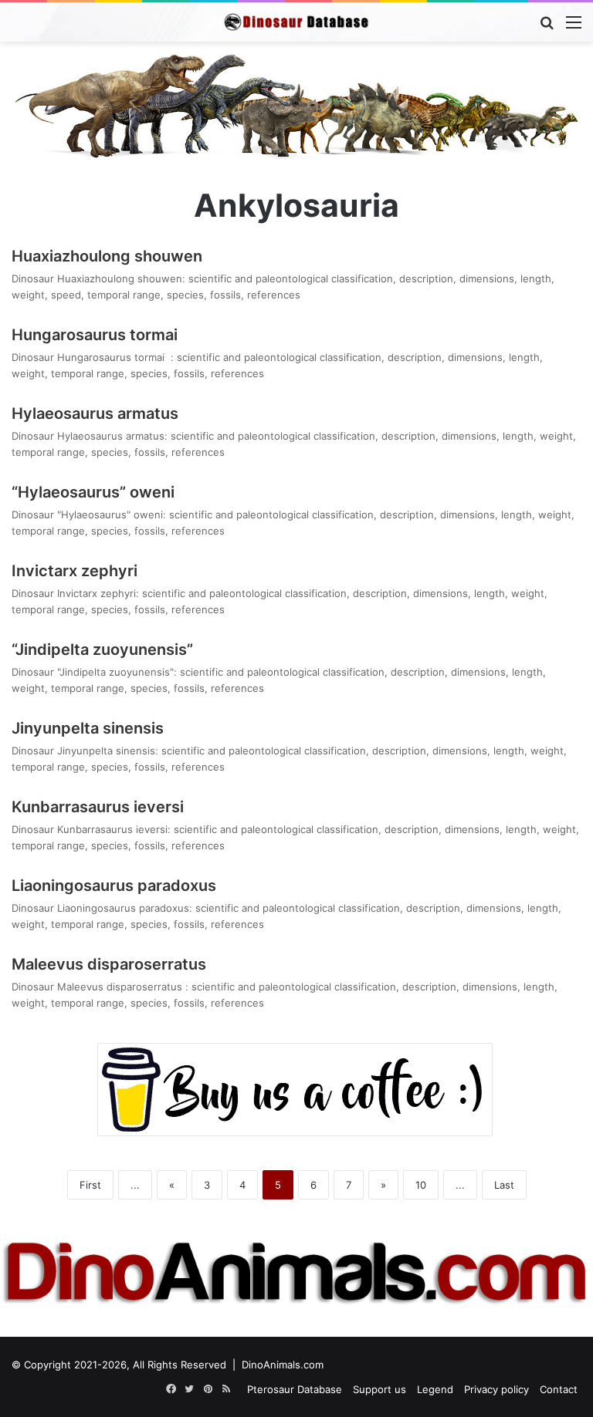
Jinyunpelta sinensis (88, 728)
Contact (559, 1389)
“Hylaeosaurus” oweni (93, 492)
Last (504, 1185)
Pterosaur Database (294, 1389)
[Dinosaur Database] (296, 22)
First (90, 1185)
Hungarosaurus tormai (98, 335)
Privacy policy (496, 1389)
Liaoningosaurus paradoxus (114, 885)
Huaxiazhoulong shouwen (107, 256)
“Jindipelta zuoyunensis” (102, 649)
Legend (435, 1389)
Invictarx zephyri (74, 571)
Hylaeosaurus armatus (95, 413)
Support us (379, 1389)
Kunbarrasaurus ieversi (98, 807)
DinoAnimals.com (283, 1364)
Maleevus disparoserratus (111, 964)
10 (420, 1185)
